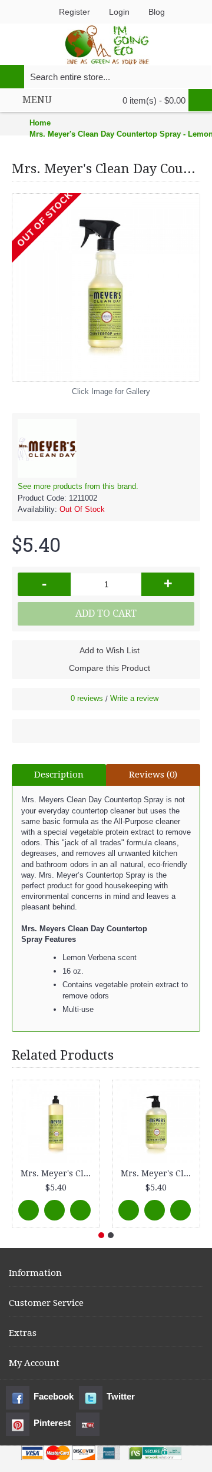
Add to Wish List (110, 650)
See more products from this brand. (78, 486)
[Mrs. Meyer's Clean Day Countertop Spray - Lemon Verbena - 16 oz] (106, 287)
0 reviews (87, 698)
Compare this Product (109, 668)
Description (59, 774)
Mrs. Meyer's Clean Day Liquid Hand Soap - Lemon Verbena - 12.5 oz (158, 1173)
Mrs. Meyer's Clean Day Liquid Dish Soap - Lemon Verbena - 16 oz (58, 1173)
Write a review (134, 698)
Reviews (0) (153, 774)
